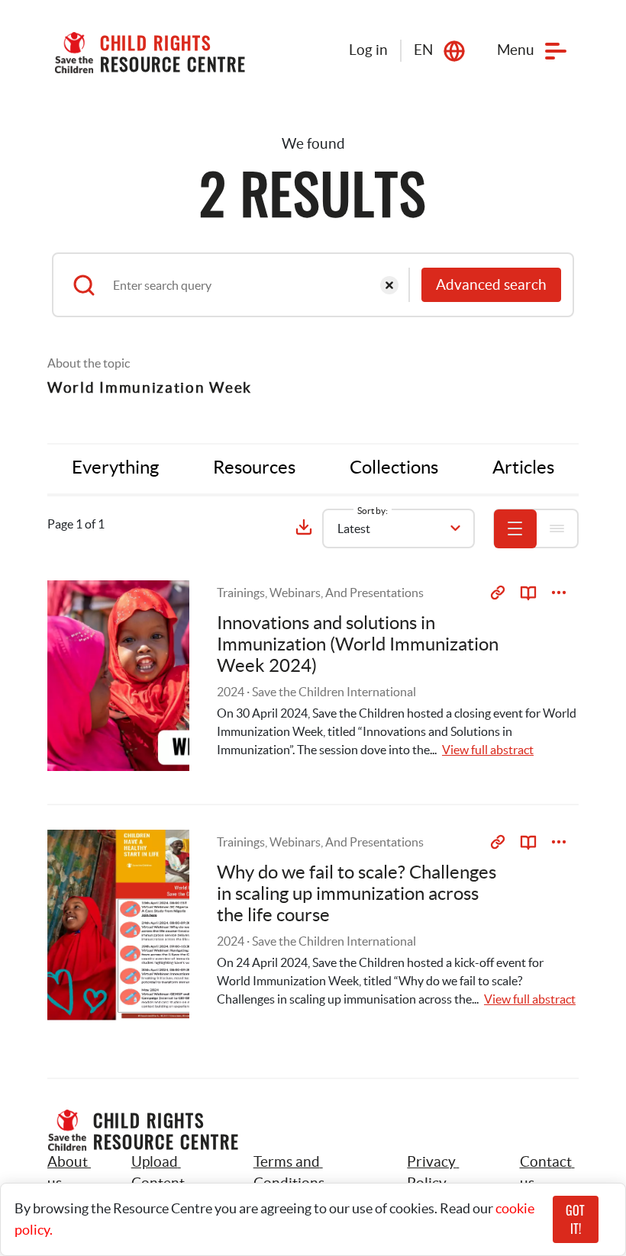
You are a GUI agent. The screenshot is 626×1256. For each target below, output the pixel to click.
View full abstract (488, 749)
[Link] (498, 592)
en (423, 50)
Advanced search (491, 285)
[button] (175, 1173)
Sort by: (372, 511)
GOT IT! (575, 1219)
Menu (515, 50)
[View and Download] (559, 592)
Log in (368, 50)
